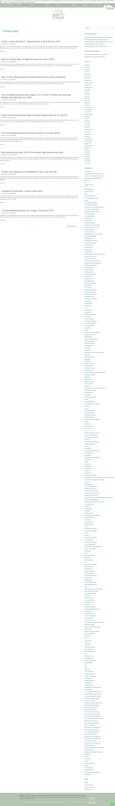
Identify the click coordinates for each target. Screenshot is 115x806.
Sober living (87, 644)
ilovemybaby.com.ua (89, 484)
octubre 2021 (88, 111)
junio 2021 (87, 120)
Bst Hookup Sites (89, 303)
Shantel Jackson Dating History (92, 631)
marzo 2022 (87, 100)
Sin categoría (88, 635)
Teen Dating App (88, 662)
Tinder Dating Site (89, 671)
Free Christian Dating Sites (91, 435)
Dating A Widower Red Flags (91, 339)
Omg (86, 586)
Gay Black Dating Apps (90, 444)
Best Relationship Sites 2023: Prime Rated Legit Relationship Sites (32, 152)
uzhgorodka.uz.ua (89, 685)
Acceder (86, 782)
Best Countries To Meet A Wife (92, 227)
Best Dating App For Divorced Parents (93, 234)
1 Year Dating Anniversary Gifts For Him (94, 173)
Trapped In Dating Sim (90, 676)
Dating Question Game (90, 374)
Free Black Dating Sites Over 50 (92, 432)
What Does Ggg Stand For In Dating (93, 696)
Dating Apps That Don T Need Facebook (94, 352)
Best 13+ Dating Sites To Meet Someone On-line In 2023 (27, 59)
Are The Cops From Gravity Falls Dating (94, 207)
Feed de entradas (89, 784)
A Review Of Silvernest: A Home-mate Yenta (21, 191)
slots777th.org (88, 640)
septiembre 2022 (89, 87)
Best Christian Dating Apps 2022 (92, 225)
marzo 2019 (87, 158)
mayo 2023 (87, 69)
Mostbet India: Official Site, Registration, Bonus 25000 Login (99, 37)
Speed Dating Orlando (90, 651)
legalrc (86, 533)
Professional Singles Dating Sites (92, 609)
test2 (86, 667)
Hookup (86, 462)
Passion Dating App (89, 602)
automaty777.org (88, 218)
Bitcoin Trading (88, 287)
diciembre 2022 (88, 80)
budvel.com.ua (88, 305)
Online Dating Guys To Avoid (91, 591)
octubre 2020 (88, 132)
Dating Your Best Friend (90, 397)
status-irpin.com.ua (89, 656)
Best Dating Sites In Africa (91, 256)
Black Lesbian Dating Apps (91, 290)
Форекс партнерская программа (92, 772)
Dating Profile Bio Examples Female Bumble (95, 372)
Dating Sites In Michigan (90, 390)
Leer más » (2, 51)
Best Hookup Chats (89, 269)
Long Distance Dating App (91, 542)
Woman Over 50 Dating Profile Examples (94, 747)
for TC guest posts (89, 426)
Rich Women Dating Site (90, 615)
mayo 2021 (87, 123)
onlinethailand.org (89, 598)
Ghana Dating (88, 448)
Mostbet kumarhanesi (90, 571)
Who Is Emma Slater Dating (91, 707)
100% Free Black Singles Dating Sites (93, 178)
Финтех (86, 765)
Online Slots (87, 595)
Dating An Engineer (89, 345)
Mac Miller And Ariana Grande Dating (93, 546)
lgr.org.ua (87, 535)
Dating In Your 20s (89, 363)
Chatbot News (88, 312)
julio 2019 (87, 149)
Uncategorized (88, 678)
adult (86, 193)
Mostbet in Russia (89, 566)
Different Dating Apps (90, 401)
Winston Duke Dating (89, 745)
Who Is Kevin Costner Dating (91, 720)
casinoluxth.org (88, 310)
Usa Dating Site (88, 682)
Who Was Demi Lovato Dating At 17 (93, 736)
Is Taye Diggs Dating (89, 504)
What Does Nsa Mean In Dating (92, 698)
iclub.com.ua (87, 482)
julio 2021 (87, 118)
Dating (86, 330)
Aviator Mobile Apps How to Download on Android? (96, 39)
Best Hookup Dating (89, 272)
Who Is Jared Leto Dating (90, 709)
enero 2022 (87, 105)
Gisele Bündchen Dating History (92, 450)
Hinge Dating (88, 459)
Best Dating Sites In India (90, 258)
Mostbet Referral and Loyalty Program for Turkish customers (99, 41)
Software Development (90, 647)
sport (86, 653)
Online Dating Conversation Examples (93, 589)
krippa (86, 526)
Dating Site (87, 386)
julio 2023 (87, 65)
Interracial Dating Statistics (91, 486)
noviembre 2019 (88, 141)
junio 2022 (87, 94)
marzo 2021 (87, 125)
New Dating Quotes (89, 573)
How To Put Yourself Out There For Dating (94, 479)
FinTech (86, 421)
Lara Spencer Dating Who (90, 531)
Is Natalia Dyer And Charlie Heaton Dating (94, 501)
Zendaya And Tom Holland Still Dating (93, 752)
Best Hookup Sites (89, 278)
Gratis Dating (88, 455)
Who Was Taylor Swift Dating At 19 (93, 738)
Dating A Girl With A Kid (90, 334)
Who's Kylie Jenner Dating (91, 741)
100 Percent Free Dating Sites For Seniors (94, 176)
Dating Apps (87, 350)
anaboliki (87, 200)
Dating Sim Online (89, 383)
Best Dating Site (88, 249)
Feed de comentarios (89, 787)
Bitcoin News (88, 285)
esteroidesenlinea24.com (90, 415)
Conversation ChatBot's (90, 323)
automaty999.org (89, 220)
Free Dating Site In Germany (91, 437)
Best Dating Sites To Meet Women (93, 260)
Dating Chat (87, 354)
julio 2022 (87, 91)
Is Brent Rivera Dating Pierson (92, 491)
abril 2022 (87, 98)
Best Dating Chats (89, 247)
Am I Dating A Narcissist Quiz (91, 198)
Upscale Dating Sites (89, 680)
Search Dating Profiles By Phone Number (94, 622)
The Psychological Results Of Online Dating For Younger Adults (30, 133)
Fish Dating (87, 424)
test (85, 665)
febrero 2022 (88, 103)
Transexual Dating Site (90, 673)
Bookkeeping (88, 301)
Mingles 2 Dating (88, 560)
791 (85, 187)
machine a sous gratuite (90, 548)
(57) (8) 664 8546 (53, 802)
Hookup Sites (88, 473)
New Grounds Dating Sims (91, 575)
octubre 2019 (88, 143)
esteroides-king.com (89, 410)
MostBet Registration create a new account (95, 44)
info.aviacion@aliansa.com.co (81, 802)
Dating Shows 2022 (89, 381)
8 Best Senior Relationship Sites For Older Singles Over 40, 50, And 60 (34, 115)
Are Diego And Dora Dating (91, 202)
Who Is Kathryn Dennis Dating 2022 (93, 716)
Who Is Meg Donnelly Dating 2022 (92, 727)
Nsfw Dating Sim (88, 580)
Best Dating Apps (89, 238)
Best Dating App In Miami (90, 236)
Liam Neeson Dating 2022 (91, 537)
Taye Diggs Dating (89, 658)
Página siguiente (72, 226)
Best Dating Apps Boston (90, 243)
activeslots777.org (89, 191)
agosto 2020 (87, 134)
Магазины (87, 754)
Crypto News (88, 328)
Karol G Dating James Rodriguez (92, 515)
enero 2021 (87, 127)
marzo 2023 (87, 74)
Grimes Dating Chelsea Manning (92, 457)
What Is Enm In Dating (90, 700)
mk (85, 562)
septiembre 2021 (88, 114)
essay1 (86, 408)
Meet (86, 553)
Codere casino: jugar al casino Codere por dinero (96, 46)
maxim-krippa (88, 551)
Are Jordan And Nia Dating (91, 205)
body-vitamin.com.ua (89, 296)
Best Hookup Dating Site (90, 274)
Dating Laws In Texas (89, 368)
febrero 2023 (88, 76)
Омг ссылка (87, 758)
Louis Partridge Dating (90, 544)
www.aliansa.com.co (89, 749)
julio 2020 (87, 136)
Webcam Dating (88, 689)
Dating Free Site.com (89, 356)
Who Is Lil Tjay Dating (90, 725)
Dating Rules (88, 377)
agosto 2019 (87, 147)
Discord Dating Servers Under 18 (92, 403)
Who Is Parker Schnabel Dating (92, 729)
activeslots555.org (89, 189)
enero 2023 (87, 78)
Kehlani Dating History (90, 517)
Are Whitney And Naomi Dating (92, 211)
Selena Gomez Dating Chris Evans (93, 627)
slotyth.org (87, 642)
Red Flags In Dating (89, 613)
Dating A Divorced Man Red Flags (92, 332)
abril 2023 (87, 71)
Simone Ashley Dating (90, 633)
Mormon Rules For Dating (90, 564)
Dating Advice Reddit (89, 341)
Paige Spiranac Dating (90, 600)
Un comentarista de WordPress (92, 54)
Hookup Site (87, 470)
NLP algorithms (88, 577)
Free (86, 430)
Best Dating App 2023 (90, 231)
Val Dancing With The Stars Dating (93, 687)
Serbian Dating (88, 629)
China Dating (88, 316)
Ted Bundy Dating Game (90, 660)
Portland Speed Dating (90, 606)
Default (86, 399)
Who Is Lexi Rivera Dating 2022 (92, 723)
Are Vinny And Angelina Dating (92, 209)
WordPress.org (88, 789)
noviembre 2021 (88, 109)
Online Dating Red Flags (90, 593)
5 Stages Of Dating (89, 185)
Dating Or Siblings (89, 370)
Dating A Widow (88, 336)
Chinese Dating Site (89, 319)
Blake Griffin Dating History (91, 294)
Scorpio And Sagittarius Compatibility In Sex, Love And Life (28, 172)
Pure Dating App (88, 611)
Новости (87, 756)
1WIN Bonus (87, 180)
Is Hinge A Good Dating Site (91, 495)
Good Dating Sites (89, 453)
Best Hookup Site (89, 276)
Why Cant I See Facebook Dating (92, 743)
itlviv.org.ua (87, 510)
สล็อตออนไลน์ (88, 774)
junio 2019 (87, 152)
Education (87, 406)
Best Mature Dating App (90, 283)
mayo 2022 (87, 96)
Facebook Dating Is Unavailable (92, 419)
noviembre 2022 (88, 82)
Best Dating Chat (88, 245)
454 (85, 182)
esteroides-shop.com (90, 412)
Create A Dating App (89, 325)
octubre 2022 (88, 85)
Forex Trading (88, 428)
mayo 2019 (87, 154)
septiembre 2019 (88, 145)
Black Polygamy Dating (90, 292)
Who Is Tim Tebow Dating (91, 734)
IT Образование (88, 508)
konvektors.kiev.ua (89, 522)
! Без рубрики (88, 171)
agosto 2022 (87, 89)
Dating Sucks (88, 394)
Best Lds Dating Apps (90, 281)
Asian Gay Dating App (90, 216)
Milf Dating (87, 557)
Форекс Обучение (89, 770)
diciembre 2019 (88, 138)
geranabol (87, 446)
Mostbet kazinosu (89, 569)
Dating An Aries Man (89, 343)
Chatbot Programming (90, 314)
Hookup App (4, 43)
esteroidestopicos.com (90, 417)
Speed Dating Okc (89, 649)
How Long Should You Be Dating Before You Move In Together (99, 477)
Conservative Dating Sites (91, 321)
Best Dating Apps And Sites (91, 240)
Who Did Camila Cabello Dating (92, 705)
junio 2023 (87, 67)
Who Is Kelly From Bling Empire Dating (94, 718)
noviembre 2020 (88, 129)
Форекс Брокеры (89, 767)
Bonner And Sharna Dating (91, 298)
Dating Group (88, 361)
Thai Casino (87, 669)
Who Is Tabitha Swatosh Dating (92, 732)
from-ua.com (88, 439)
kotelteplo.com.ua (89, 524)
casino (86, 307)
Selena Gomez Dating (90, 624)
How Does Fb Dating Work (91, 475)
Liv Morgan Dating (89, 539)
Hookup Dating (88, 466)
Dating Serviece (88, 379)
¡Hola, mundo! (104, 54)
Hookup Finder (88, 468)
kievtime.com (88, 519)
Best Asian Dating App (90, 222)
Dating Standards (89, 392)
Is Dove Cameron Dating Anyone (92, 493)
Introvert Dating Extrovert (91, 488)
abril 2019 (87, 156)
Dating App (87, 348)
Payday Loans (88, 604)
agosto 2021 (87, 116)
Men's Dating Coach (89, 555)
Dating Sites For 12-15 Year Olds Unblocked (95, 388)
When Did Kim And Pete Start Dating (93, 703)
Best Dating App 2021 (90, 229)
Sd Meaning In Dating (90, 620)
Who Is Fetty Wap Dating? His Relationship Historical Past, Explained (33, 77)
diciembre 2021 (88, 107)
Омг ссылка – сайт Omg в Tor (98, 56)
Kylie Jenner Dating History (91, 528)
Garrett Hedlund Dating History (92, 441)
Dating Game (88, 359)
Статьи (86, 761)
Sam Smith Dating (89, 618)
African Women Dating (90, 196)
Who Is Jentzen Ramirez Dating (92, 711)
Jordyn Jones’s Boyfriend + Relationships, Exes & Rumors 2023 (30, 41)
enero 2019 (87, 163)
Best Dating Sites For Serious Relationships (95, 254)
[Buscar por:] (100, 28)
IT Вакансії (87, 506)
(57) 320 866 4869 (45, 802)
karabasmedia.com (89, 513)
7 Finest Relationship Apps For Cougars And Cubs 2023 (27, 210)
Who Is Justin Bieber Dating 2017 (92, 714)
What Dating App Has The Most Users (93, 691)
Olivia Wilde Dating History (91, 584)
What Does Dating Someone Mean (93, 694)
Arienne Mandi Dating (90, 214)
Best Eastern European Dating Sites (93, 263)
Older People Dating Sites (91, 582)
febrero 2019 (88, 161)
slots (86, 638)
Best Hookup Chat (89, 267)
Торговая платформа (90, 763)
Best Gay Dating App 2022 (91, 265)
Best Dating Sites (89, 252)
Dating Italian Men (89, 365)
